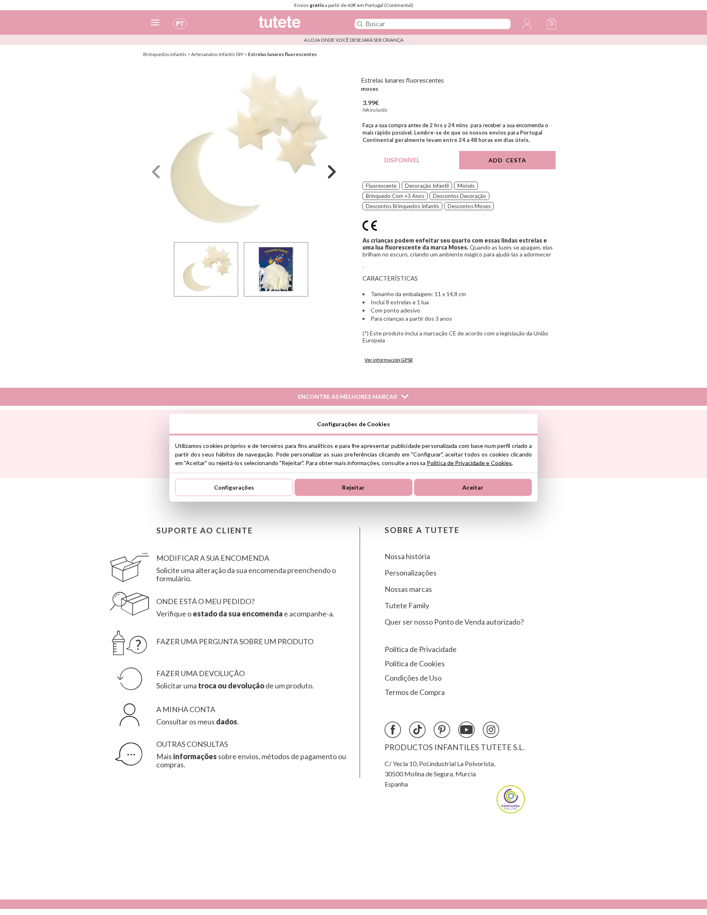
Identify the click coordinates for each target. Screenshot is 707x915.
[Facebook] (393, 730)
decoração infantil (427, 185)
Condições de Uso (413, 678)
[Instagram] (491, 730)
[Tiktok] (417, 730)
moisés (466, 185)
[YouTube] (466, 730)
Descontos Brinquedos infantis (402, 206)
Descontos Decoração (459, 196)
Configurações (234, 487)
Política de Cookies (415, 664)
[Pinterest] (442, 730)
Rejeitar (353, 487)
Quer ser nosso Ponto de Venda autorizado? (454, 622)
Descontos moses (469, 206)
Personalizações (411, 573)
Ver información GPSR (389, 360)
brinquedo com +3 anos (395, 196)
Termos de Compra (415, 692)
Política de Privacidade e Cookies (469, 462)
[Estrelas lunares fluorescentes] (244, 152)
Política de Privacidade (421, 649)
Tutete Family (407, 606)
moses (369, 88)
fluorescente (381, 185)
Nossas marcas (408, 589)
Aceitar (472, 487)
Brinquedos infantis (165, 54)
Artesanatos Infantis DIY (217, 54)
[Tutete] (298, 25)
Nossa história (407, 556)
